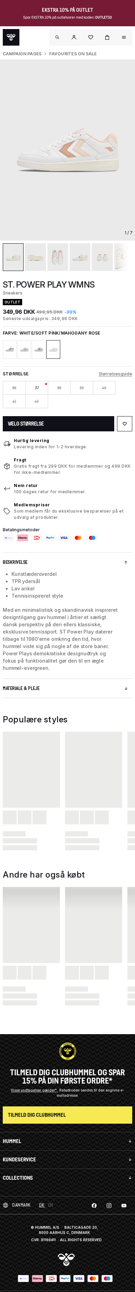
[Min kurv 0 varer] (107, 37)
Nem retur (26, 485)
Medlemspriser (32, 504)
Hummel (12, 1141)
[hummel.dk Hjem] (11, 37)
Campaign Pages (22, 53)
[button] (74, 37)
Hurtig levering (32, 440)
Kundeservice (19, 1159)
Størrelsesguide (115, 373)
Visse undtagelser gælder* (34, 1090)
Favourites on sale (73, 53)
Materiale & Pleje (21, 688)
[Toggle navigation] (57, 37)
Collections (18, 1178)
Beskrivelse (15, 562)
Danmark (21, 1205)
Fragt (20, 459)
